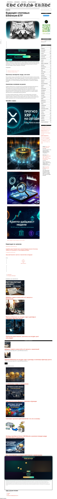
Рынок (42, 103)
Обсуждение (43, 90)
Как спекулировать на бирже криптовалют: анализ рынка (24, 455)
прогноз (44, 140)
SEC (23, 262)
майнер (45, 138)
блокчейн (42, 131)
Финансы (42, 118)
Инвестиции (43, 71)
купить (42, 138)
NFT (42, 46)
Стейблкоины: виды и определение (17, 384)
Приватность (43, 100)
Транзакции (43, 115)
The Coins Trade (46, 15)
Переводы (43, 93)
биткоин (45, 130)
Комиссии (10, 56)
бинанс (50, 129)
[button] (50, 10)
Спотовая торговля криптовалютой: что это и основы (23, 418)
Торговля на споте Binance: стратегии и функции (21, 401)
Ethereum (43, 128)
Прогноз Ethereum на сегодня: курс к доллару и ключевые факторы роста (28, 359)
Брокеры (42, 65)
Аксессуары (43, 50)
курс (43, 138)
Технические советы (44, 108)
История (42, 73)
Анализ (42, 53)
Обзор (42, 86)
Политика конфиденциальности (12, 495)
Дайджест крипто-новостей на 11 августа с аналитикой (22, 349)
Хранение (43, 120)
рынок (49, 140)
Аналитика (43, 56)
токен (42, 141)
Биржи (42, 61)
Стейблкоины (43, 105)
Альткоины (43, 51)
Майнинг (42, 81)
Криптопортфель (44, 78)
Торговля (42, 113)
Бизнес (42, 60)
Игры (42, 70)
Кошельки (43, 75)
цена (42, 142)
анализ (42, 129)
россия (47, 140)
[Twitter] (47, 1)
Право (42, 98)
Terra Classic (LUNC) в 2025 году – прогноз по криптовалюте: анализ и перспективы (47, 157)
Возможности (43, 66)
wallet (46, 128)
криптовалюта (44, 135)
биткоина (48, 130)
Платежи (42, 95)
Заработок (43, 68)
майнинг (47, 138)
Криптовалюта (23, 263)
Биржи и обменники (44, 63)
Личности (42, 80)
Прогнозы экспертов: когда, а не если (13, 70)
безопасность (47, 129)
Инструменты (26, 56)
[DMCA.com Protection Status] (8, 489)
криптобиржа (42, 134)
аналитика (44, 129)
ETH (23, 259)
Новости (42, 85)
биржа (42, 130)
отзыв (41, 140)
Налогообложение (44, 83)
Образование (43, 88)
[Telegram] (48, 1)
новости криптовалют (45, 139)
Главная (8, 493)
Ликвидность (18, 56)
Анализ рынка (43, 55)
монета (42, 139)
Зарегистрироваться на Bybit (28, 477)
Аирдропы (43, 48)
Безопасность (43, 58)
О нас (8, 494)
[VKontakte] (49, 1)
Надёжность (34, 56)
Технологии (43, 110)
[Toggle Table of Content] (6, 69)
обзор (49, 139)
